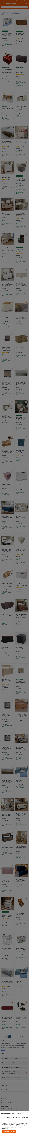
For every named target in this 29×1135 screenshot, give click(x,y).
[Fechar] (27, 1113)
